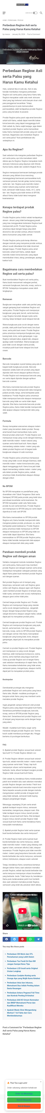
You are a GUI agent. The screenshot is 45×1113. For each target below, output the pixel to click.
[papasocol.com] (22, 5)
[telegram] (38, 939)
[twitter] (14, 939)
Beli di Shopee (24, 1106)
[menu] (5, 13)
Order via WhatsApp (24, 1094)
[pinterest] (22, 939)
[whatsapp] (30, 939)
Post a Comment (33, 34)
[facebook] (7, 939)
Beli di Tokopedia (24, 1100)
